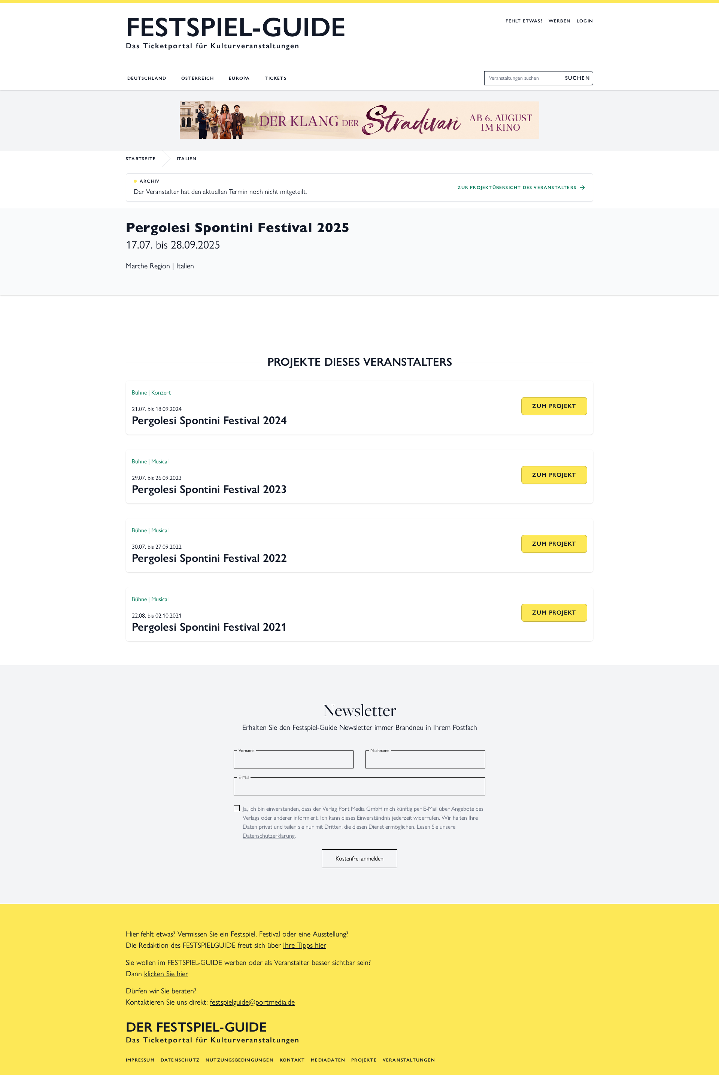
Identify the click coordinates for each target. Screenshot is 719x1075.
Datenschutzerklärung (269, 835)
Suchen (577, 78)
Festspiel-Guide (236, 26)
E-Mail (244, 777)
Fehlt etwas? (524, 21)
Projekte (364, 1060)
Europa (239, 78)
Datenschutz (180, 1060)
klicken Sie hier (166, 973)
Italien (187, 158)
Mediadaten (328, 1060)
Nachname (379, 750)
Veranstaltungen (409, 1060)
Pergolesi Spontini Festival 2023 (209, 489)
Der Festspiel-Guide (196, 1027)
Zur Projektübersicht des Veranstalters (517, 187)
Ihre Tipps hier (304, 945)
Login (585, 21)
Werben (560, 21)
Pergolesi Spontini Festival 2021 (209, 627)
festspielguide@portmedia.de (252, 1002)
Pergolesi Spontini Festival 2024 (209, 420)
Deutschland (146, 78)
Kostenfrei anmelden (359, 858)
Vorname (247, 750)
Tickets (275, 78)
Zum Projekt (554, 405)
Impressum (140, 1060)
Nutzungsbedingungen (240, 1060)
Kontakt (292, 1060)
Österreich (197, 78)
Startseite (141, 158)
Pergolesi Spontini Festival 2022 (209, 558)
